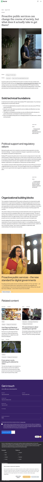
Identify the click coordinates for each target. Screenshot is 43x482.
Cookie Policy (6, 474)
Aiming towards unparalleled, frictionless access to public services (36, 131)
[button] (37, 1)
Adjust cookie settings (18, 477)
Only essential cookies (35, 476)
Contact (6, 459)
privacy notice (23, 422)
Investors (6, 457)
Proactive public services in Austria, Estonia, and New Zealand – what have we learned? (36, 184)
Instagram (20, 452)
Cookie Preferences (6, 480)
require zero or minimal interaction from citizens (27, 83)
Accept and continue (26, 476)
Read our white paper (6, 291)
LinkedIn (19, 459)
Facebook (20, 457)
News (6, 454)
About (6, 452)
